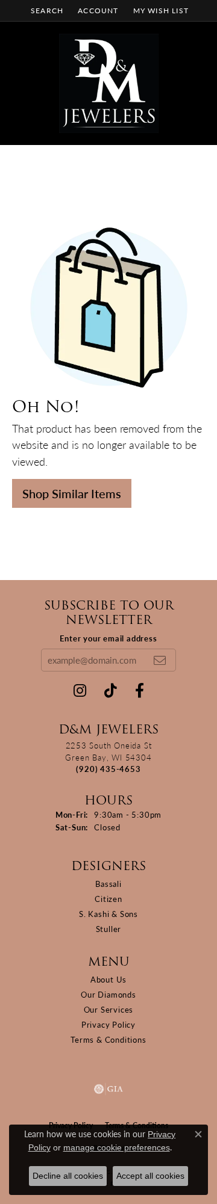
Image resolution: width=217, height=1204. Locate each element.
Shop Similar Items (71, 493)
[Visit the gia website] (108, 1089)
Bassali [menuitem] (108, 883)
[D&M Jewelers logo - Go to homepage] (109, 83)
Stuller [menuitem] (109, 928)
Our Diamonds (108, 994)
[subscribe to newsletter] (159, 660)
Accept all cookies (150, 1176)
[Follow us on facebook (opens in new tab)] (139, 691)
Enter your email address (108, 638)
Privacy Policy (108, 1024)
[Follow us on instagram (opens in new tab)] (80, 691)
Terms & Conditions (108, 1039)
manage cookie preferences (116, 1147)
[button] (45, 10)
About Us (108, 979)
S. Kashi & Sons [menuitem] (108, 913)
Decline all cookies (68, 1176)
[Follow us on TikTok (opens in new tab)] (110, 691)
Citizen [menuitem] (108, 898)
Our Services (109, 1009)
